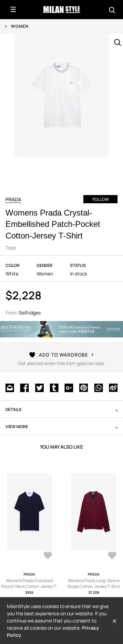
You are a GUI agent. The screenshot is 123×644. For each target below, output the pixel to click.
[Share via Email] (9, 387)
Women (19, 26)
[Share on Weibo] (113, 387)
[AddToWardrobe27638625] (47, 556)
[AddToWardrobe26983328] (112, 556)
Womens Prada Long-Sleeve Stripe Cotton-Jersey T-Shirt (93, 583)
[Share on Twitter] (39, 387)
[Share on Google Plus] (69, 387)
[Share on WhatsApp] (98, 387)
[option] (61, 108)
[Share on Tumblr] (54, 387)
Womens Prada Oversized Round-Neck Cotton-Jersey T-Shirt (29, 586)
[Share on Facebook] (24, 387)
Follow (101, 199)
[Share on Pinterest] (83, 387)
